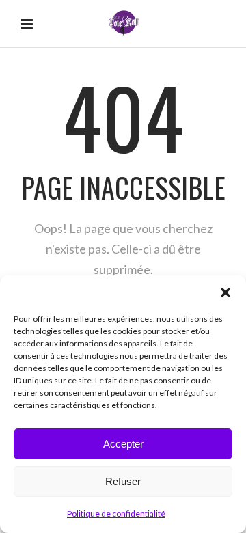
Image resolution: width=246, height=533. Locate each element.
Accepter (123, 444)
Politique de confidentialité (116, 513)
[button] (225, 292)
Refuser (123, 481)
